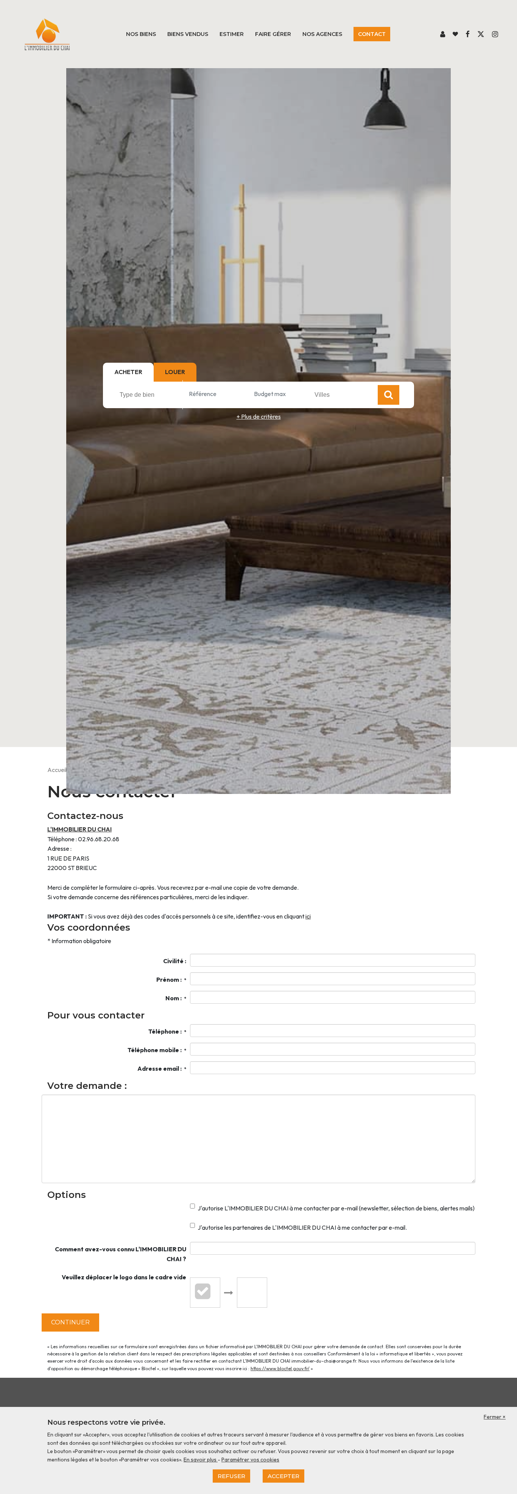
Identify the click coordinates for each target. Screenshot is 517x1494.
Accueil (57, 770)
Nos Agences (322, 34)
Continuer (70, 1322)
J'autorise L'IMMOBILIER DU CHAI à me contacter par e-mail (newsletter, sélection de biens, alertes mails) (336, 1208)
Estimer (232, 34)
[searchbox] (151, 394)
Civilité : (174, 961)
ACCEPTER (283, 1476)
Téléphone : (167, 1031)
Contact (372, 34)
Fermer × (495, 1416)
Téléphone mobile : (157, 1050)
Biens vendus (187, 34)
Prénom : (171, 979)
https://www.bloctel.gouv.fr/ (280, 1368)
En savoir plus (201, 1459)
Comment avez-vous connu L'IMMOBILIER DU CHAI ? (120, 1254)
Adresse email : (161, 1068)
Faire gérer (273, 34)
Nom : (175, 998)
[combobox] (150, 394)
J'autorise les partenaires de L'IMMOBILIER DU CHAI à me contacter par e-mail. (302, 1227)
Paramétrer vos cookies (250, 1459)
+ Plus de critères (259, 416)
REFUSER (231, 1476)
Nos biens (141, 34)
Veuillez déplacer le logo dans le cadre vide (124, 1277)
